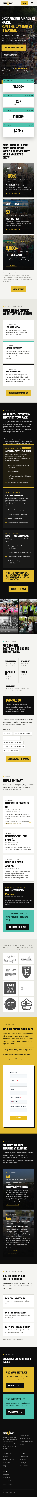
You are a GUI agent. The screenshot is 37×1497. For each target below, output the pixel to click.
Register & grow (25, 1438)
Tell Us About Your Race (13, 47)
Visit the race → (11, 265)
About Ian (23, 1459)
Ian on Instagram (8, 1484)
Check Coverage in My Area (18, 759)
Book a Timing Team (18, 589)
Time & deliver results (26, 1441)
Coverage (23, 1462)
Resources (6, 1462)
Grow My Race (18, 289)
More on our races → (12, 1204)
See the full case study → (14, 193)
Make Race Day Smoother (18, 393)
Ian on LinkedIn (7, 1481)
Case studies (24, 1456)
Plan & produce (24, 1435)
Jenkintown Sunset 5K (15, 185)
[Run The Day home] (8, 3)
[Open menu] (32, 3)
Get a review (23, 1466)
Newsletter (6, 1478)
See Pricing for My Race (17, 927)
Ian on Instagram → (12, 1250)
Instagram (6, 1474)
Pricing (22, 1444)
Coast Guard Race (12, 219)
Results (5, 1456)
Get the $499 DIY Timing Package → (18, 822)
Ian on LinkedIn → (13, 1253)
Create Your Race (11, 55)
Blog (4, 1466)
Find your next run (8, 1459)
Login (24, 3)
